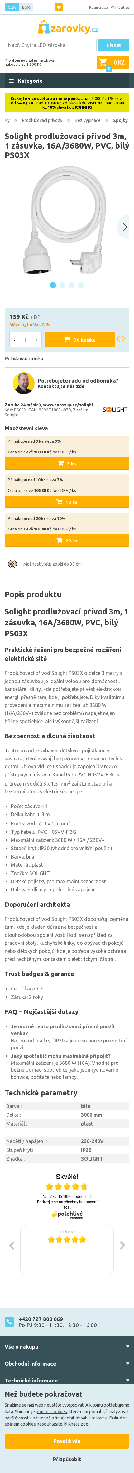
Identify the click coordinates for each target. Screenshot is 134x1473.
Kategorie (30, 81)
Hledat (114, 45)
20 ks (71, 540)
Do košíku (84, 339)
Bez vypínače (88, 120)
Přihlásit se (120, 7)
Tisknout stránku (26, 358)
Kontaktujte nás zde (61, 386)
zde (84, 1424)
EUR (26, 7)
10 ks (71, 502)
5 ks (71, 463)
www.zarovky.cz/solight (68, 404)
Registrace (98, 7)
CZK (12, 7)
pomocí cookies (51, 1411)
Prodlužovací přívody (42, 120)
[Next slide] (123, 226)
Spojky (120, 120)
